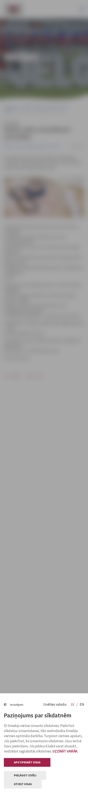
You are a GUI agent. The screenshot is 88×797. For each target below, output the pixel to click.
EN (82, 704)
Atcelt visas (23, 784)
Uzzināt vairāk (65, 751)
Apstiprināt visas (27, 762)
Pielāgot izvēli (25, 775)
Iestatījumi (16, 705)
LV (73, 704)
